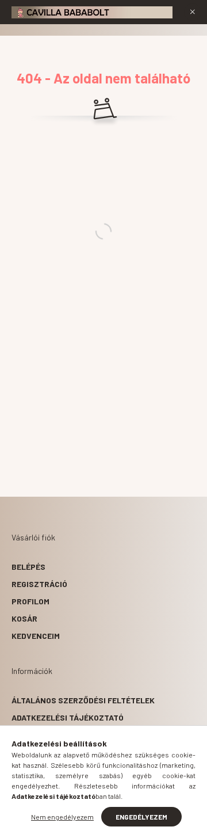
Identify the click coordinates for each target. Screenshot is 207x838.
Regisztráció (39, 584)
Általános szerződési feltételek (83, 700)
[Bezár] (192, 12)
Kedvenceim (36, 636)
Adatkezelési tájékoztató (68, 717)
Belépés (28, 567)
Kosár (24, 618)
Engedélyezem (141, 817)
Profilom (30, 601)
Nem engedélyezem (62, 817)
